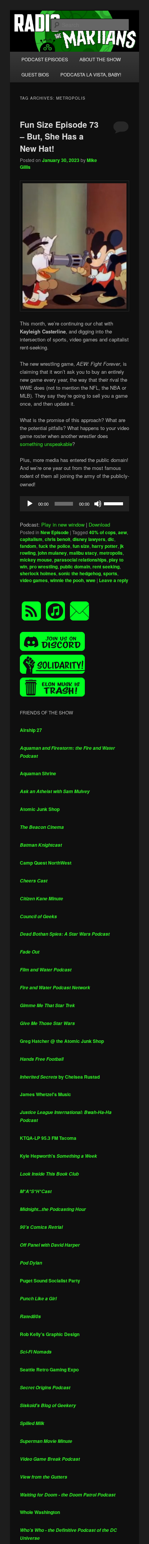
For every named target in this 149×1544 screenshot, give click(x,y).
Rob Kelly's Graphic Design (49, 1334)
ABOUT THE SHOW (100, 59)
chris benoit (57, 539)
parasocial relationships (80, 559)
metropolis (111, 552)
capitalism (31, 539)
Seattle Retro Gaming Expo (49, 1369)
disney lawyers (89, 539)
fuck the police (54, 546)
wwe (91, 580)
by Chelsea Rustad (60, 1076)
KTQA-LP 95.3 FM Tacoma (48, 1138)
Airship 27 (31, 730)
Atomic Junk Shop (40, 809)
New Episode (54, 532)
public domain (75, 566)
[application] (75, 503)
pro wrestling (43, 566)
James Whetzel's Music (45, 1094)
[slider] (114, 503)
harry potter (105, 546)
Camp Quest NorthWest (45, 862)
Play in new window (62, 524)
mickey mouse (36, 559)
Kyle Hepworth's (58, 1155)
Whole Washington (40, 1512)
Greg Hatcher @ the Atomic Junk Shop (62, 1041)
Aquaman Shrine (38, 773)
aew (122, 532)
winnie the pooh (67, 580)
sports (110, 573)
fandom (28, 546)
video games (34, 580)
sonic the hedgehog (79, 573)
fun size (81, 546)
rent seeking (106, 566)
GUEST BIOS (35, 74)
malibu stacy (83, 552)
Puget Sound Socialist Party (50, 1280)
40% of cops (102, 532)
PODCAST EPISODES (44, 59)
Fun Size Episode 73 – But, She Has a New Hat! (59, 136)
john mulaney (52, 552)
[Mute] (98, 504)
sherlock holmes (38, 573)
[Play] (30, 504)
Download (99, 524)
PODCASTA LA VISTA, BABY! (90, 74)
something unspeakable (46, 443)
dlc (111, 539)
